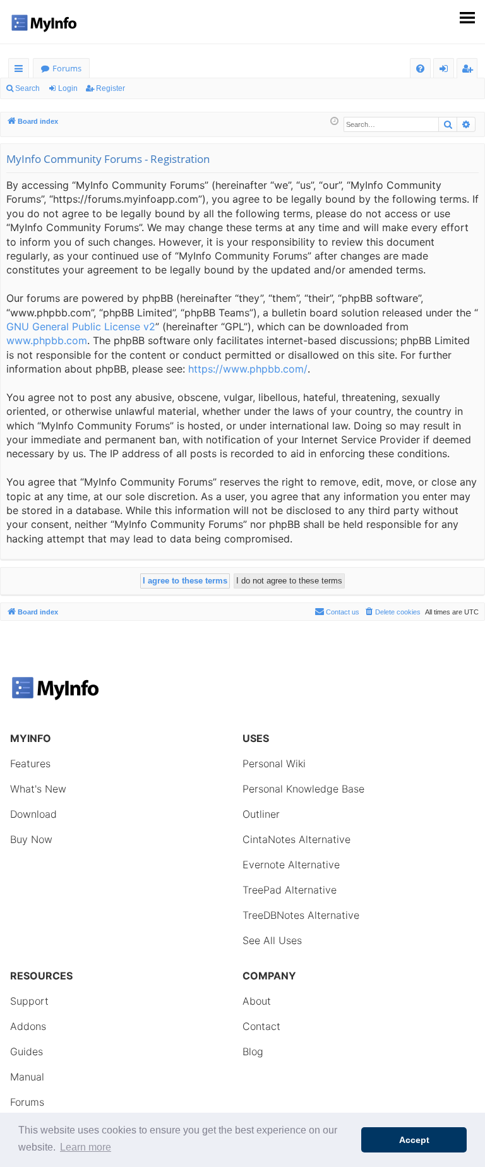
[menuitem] (420, 68)
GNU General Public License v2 (80, 326)
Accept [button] (414, 1140)
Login (68, 88)
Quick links (21, 70)
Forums (66, 68)
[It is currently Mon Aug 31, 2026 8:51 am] (334, 121)
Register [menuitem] (470, 70)
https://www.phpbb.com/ (248, 368)
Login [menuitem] (446, 70)
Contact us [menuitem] (342, 612)
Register (110, 88)
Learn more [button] (85, 1147)
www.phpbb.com (46, 340)
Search (27, 88)
